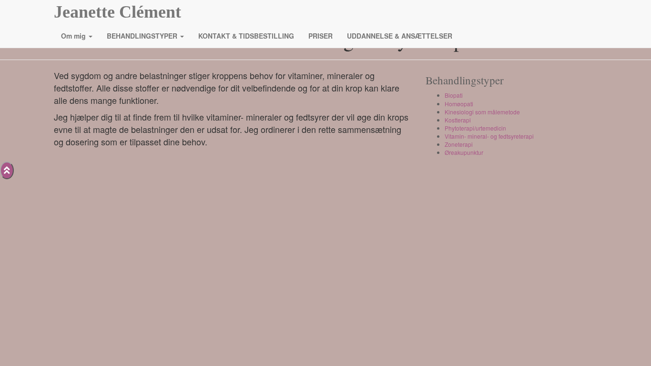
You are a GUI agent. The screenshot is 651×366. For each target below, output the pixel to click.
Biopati (454, 95)
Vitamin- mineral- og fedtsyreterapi (489, 136)
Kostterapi (458, 120)
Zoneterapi (459, 144)
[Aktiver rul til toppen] (7, 170)
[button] (90, 36)
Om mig (74, 36)
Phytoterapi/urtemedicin (475, 128)
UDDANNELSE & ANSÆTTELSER (399, 36)
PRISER (320, 36)
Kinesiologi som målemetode (482, 112)
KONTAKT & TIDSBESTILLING (246, 36)
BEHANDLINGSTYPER (143, 36)
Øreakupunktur (464, 152)
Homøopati (459, 104)
